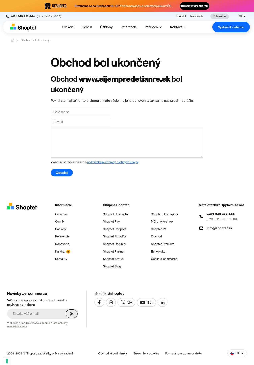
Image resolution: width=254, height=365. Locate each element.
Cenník (87, 27)
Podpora (151, 27)
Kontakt (181, 16)
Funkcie (68, 27)
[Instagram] (111, 302)
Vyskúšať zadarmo (231, 27)
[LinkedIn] (162, 302)
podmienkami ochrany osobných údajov (112, 162)
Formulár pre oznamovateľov (183, 353)
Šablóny (106, 27)
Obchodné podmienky (112, 353)
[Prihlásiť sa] (72, 313)
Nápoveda (196, 16)
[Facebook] (99, 302)
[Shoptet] (23, 27)
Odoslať (62, 173)
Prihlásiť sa (220, 16)
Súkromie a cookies (146, 353)
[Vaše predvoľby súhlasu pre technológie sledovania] (7, 361)
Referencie (128, 27)
